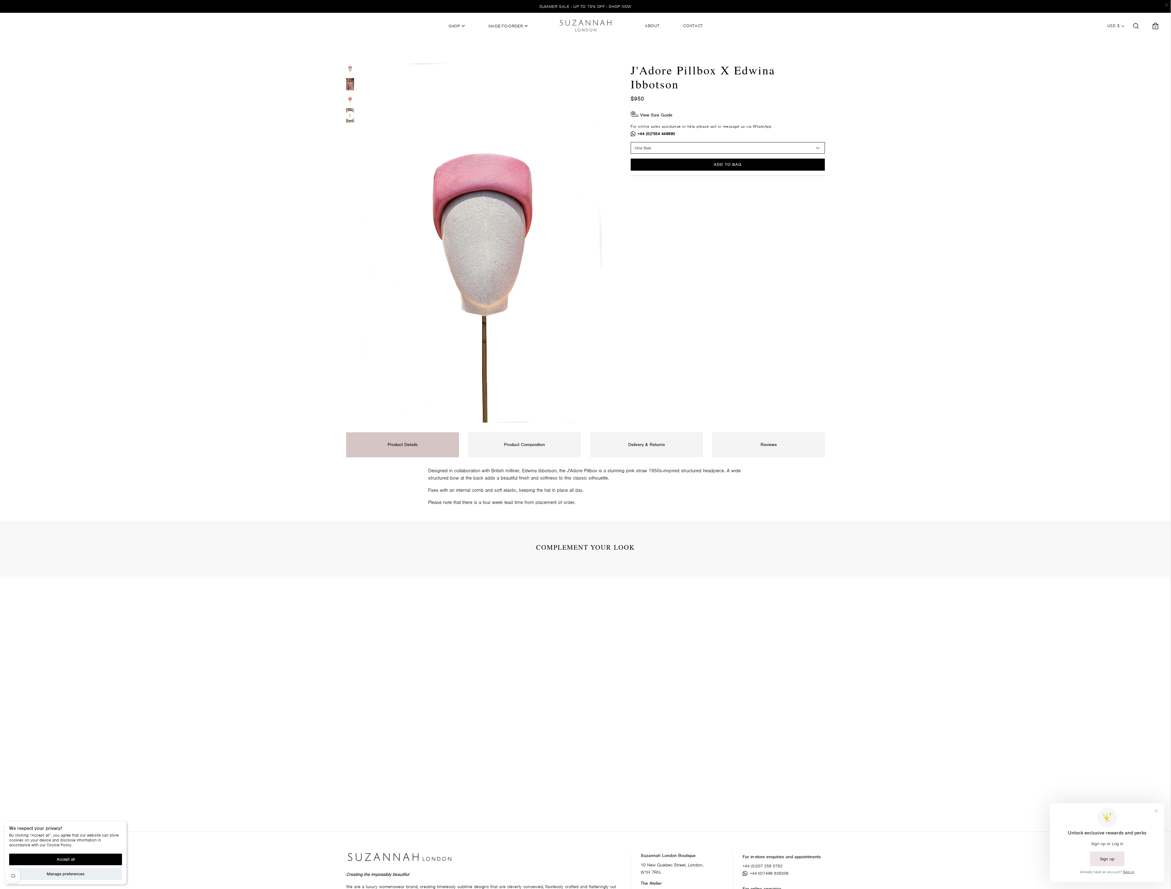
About (652, 25)
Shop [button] (455, 26)
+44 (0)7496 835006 (769, 873)
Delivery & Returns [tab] (646, 444)
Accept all (66, 859)
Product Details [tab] (402, 444)
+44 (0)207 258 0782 (762, 866)
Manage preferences (65, 874)
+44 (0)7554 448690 (656, 133)
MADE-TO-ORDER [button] (507, 26)
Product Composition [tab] (524, 444)
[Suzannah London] (585, 25)
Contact (693, 25)
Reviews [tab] (769, 444)
